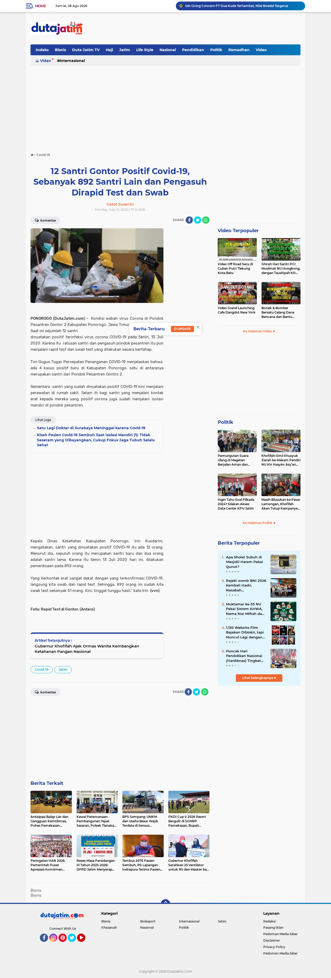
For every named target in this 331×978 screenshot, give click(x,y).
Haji (109, 50)
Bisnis (60, 50)
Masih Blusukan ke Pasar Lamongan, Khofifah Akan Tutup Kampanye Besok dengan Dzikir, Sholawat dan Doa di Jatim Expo (280, 504)
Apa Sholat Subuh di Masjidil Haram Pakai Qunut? (244, 561)
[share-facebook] (189, 220)
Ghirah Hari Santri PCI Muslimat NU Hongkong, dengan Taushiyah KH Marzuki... (280, 268)
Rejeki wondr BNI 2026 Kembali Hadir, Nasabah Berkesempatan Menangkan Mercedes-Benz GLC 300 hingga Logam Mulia (246, 585)
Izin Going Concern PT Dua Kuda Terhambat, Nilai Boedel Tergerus (236, 6)
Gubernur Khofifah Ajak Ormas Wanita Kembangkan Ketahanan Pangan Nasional (87, 649)
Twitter (74, 944)
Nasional (168, 50)
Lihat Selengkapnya (258, 678)
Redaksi (269, 921)
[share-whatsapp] (205, 220)
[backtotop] (165, 904)
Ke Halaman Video (258, 331)
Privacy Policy (274, 947)
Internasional (72, 60)
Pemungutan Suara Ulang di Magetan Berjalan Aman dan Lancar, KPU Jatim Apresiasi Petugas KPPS (236, 460)
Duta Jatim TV (86, 50)
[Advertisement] (206, 28)
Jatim (124, 50)
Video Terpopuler (238, 230)
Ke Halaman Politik (258, 523)
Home (40, 6)
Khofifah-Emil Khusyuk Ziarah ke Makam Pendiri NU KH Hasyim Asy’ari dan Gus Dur (280, 460)
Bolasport (147, 921)
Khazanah (109, 927)
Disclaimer (271, 940)
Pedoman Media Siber (280, 934)
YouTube (84, 944)
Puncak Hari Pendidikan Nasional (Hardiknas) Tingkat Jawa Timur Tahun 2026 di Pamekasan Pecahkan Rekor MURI (245, 656)
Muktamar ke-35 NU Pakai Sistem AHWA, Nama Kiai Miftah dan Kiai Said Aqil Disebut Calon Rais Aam (245, 609)
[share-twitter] (197, 220)
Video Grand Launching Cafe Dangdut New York (236, 310)
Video (261, 50)
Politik (216, 50)
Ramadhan (239, 50)
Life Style (144, 50)
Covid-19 (42, 669)
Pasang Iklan (273, 927)
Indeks (42, 50)
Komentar (48, 220)
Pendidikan (193, 50)
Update (184, 329)
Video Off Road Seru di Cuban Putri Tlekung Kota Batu (235, 268)
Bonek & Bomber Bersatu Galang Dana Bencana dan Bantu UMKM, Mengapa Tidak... (280, 312)
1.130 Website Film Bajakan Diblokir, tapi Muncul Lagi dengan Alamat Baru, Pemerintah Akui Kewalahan (245, 632)
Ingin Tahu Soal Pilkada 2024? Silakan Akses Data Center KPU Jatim (236, 504)
